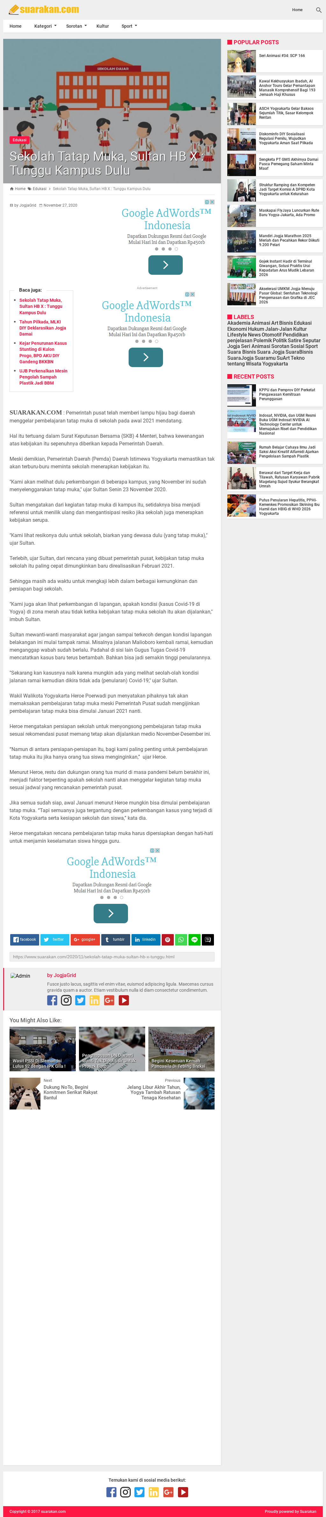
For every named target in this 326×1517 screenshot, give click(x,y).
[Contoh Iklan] (167, 239)
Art (274, 323)
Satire (294, 340)
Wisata (253, 364)
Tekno (298, 358)
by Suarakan (305, 1511)
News (254, 335)
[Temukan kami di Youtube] (124, 1000)
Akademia (239, 323)
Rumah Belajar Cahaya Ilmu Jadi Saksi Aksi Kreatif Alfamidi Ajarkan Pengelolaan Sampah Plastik (289, 451)
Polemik (262, 340)
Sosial (297, 346)
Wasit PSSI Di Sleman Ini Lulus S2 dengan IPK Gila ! (39, 1063)
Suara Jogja (271, 352)
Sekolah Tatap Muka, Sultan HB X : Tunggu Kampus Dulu (107, 163)
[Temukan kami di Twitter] (80, 1000)
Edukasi (19, 140)
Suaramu (265, 358)
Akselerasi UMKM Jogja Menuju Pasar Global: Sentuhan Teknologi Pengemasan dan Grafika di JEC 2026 (288, 295)
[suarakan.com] (51, 9)
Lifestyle (237, 335)
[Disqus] (112, 1195)
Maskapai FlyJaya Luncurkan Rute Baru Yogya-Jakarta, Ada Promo (289, 212)
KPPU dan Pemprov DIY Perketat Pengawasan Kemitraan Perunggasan (287, 394)
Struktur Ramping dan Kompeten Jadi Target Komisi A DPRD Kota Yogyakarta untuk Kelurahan (287, 189)
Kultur (102, 26)
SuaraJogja (240, 358)
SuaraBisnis (299, 352)
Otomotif (272, 335)
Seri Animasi (255, 346)
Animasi (261, 323)
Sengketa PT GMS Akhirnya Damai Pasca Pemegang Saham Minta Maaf (288, 164)
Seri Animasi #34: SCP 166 (282, 55)
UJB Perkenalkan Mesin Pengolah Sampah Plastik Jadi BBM (43, 377)
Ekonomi (237, 329)
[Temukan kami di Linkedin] (94, 1000)
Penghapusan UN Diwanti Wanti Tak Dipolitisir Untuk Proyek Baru (109, 1061)
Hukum (256, 329)
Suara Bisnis (241, 352)
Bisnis (286, 323)
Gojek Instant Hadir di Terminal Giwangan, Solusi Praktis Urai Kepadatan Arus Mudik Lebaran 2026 (286, 268)
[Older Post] (205, 1082)
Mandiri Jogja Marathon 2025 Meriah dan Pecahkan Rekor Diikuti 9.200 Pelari (289, 240)
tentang (236, 364)
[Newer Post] (19, 1082)
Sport (127, 26)
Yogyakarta (275, 364)
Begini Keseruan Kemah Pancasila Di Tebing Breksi (178, 1063)
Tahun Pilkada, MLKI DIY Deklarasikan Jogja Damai (42, 328)
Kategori (43, 26)
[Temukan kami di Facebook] (52, 1000)
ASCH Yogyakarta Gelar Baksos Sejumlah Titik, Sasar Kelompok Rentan (286, 113)
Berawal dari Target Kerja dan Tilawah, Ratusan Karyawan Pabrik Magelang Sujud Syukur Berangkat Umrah (289, 479)
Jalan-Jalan (278, 329)
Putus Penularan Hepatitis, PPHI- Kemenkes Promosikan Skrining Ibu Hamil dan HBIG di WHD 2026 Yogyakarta (289, 507)
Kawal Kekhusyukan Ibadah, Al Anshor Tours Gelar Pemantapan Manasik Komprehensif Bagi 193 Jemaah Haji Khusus (287, 88)
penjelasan (239, 340)
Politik (280, 340)
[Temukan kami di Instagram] (66, 1000)
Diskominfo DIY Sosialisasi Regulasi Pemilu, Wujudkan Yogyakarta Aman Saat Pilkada (286, 138)
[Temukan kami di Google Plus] (109, 1000)
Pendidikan (295, 335)
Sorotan (74, 26)
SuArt (283, 358)
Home (297, 10)
